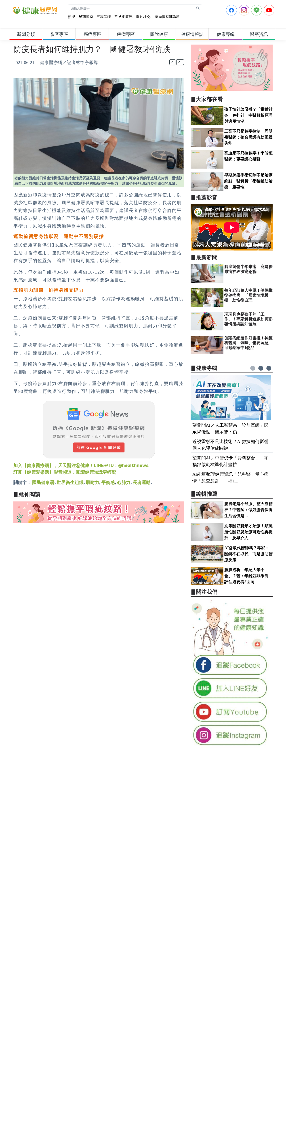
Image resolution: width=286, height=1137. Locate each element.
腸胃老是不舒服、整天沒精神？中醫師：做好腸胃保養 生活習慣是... (250, 509)
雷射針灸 (143, 17)
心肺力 (123, 482)
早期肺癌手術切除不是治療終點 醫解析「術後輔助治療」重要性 (248, 181)
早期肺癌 (86, 17)
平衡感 (108, 482)
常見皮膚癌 (123, 17)
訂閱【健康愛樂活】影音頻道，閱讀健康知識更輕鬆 (64, 472)
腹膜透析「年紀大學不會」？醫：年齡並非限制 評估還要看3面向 (248, 575)
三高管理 (104, 17)
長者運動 (142, 482)
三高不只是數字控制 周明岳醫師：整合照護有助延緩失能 (248, 137)
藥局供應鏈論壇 (167, 17)
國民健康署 (43, 482)
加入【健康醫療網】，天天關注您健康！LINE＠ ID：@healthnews (81, 465)
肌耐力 (92, 482)
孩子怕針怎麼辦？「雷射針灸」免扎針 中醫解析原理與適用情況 (248, 115)
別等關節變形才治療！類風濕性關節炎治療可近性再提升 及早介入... (248, 532)
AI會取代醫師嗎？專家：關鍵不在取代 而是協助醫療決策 (248, 554)
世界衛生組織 (70, 482)
